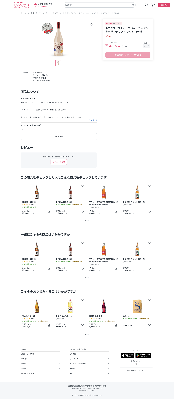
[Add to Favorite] (49, 185)
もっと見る (93, 120)
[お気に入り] (146, 5)
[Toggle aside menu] (6, 5)
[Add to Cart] (49, 211)
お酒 (32, 13)
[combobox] (146, 46)
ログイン (164, 5)
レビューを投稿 (59, 162)
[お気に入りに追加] (91, 24)
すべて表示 (58, 136)
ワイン (41, 13)
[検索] (133, 5)
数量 (145, 43)
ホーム (23, 13)
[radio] (106, 45)
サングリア (53, 13)
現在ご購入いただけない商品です (128, 55)
